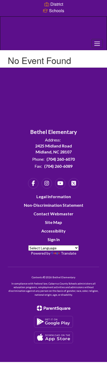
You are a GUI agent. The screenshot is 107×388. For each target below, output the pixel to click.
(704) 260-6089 (58, 166)
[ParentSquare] (54, 308)
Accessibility (53, 230)
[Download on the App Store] (53, 337)
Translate (68, 253)
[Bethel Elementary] (53, 29)
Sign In (54, 239)
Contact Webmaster (53, 213)
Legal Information (53, 196)
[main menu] (97, 43)
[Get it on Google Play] (53, 322)
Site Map (53, 222)
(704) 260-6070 (60, 159)
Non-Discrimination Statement (53, 205)
